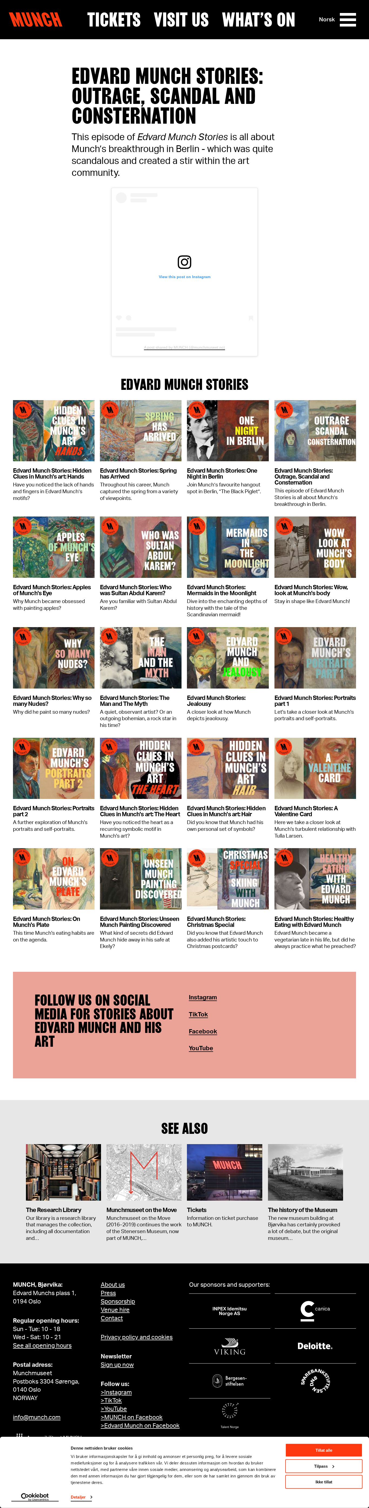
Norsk (327, 19)
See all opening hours (42, 1346)
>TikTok (111, 1401)
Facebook (203, 1032)
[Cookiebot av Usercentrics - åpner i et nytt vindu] (35, 1497)
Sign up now (117, 1365)
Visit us (181, 19)
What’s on (258, 19)
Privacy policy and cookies (137, 1337)
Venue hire (115, 1310)
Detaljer (78, 1497)
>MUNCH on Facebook (132, 1417)
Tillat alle (324, 1450)
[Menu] (348, 20)
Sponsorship (118, 1302)
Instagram (203, 997)
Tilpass (321, 1466)
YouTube (201, 1048)
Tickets (114, 19)
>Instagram (116, 1392)
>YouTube (114, 1409)
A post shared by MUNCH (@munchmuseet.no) (184, 347)
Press (108, 1293)
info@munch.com (37, 1417)
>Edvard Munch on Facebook (140, 1426)
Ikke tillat (324, 1482)
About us (113, 1285)
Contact (112, 1318)
